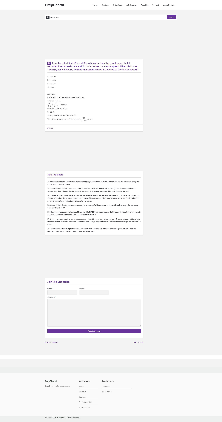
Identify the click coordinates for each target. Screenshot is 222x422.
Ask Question (131, 5)
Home (95, 5)
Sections (105, 5)
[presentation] (52, 105)
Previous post (52, 342)
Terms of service (85, 402)
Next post (138, 342)
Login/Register (169, 5)
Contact (155, 5)
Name (50, 288)
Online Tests (117, 5)
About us (82, 392)
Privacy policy (84, 407)
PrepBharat (54, 5)
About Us (144, 5)
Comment (51, 297)
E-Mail (82, 288)
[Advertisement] (111, 40)
